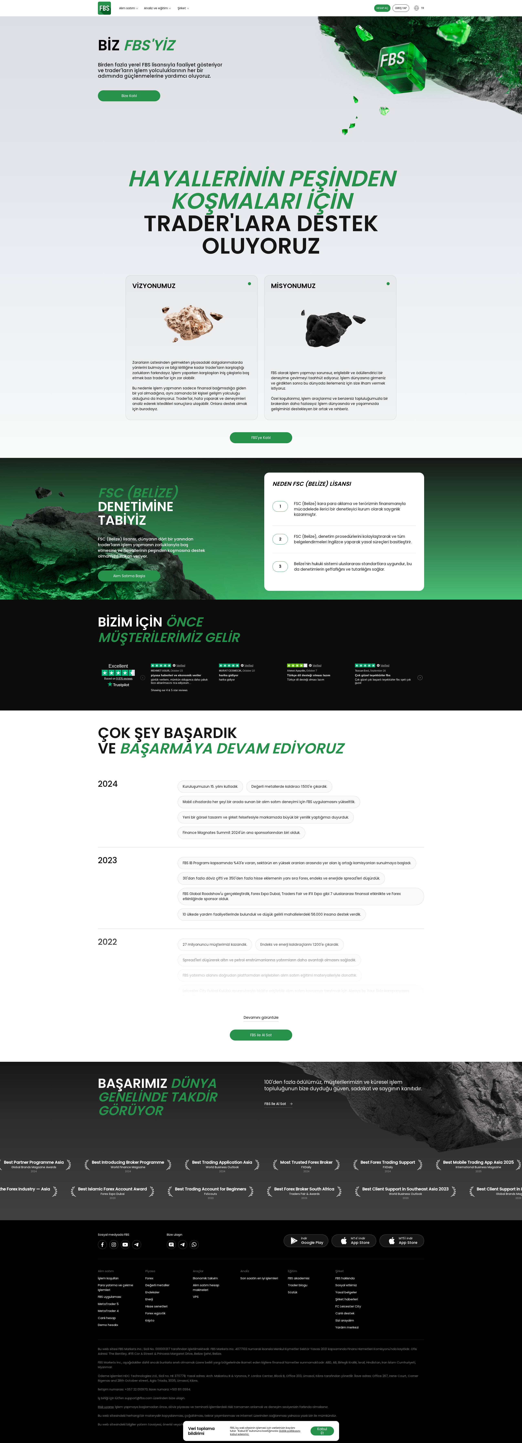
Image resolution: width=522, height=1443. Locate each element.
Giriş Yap (401, 8)
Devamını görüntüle (261, 1017)
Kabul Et (322, 1430)
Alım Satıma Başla (129, 575)
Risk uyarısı (106, 1407)
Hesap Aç (382, 8)
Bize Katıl (129, 95)
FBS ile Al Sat (261, 1035)
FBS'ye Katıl (261, 437)
